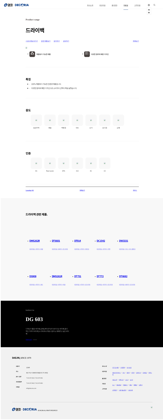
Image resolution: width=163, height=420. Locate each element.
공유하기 (66, 41)
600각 (128, 373)
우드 (124, 373)
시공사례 (130, 390)
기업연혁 (122, 367)
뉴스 (113, 385)
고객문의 (114, 390)
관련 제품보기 (45, 41)
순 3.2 (126, 380)
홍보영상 (118, 385)
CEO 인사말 (115, 367)
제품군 (135, 385)
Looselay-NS (30, 190)
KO (149, 10)
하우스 (135, 190)
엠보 (130, 385)
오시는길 (129, 367)
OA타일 (145, 373)
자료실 (125, 5)
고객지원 (137, 5)
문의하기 (57, 41)
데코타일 (102, 5)
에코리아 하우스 (116, 373)
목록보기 (136, 41)
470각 (132, 373)
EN (149, 12)
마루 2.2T (121, 380)
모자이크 (138, 373)
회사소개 (90, 5)
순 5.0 (131, 380)
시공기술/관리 (122, 390)
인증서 (140, 385)
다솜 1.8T (114, 380)
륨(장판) (114, 5)
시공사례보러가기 (32, 41)
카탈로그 (125, 385)
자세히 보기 (29, 340)
